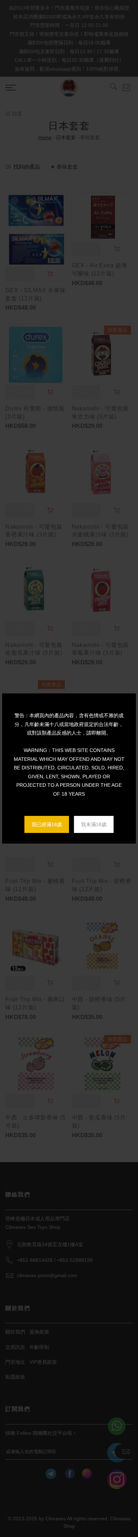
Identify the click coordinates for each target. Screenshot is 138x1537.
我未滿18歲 (94, 824)
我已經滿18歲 (46, 824)
